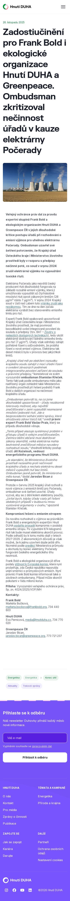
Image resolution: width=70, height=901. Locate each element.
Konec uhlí (50, 677)
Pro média (10, 810)
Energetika (14, 677)
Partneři (43, 842)
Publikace (9, 823)
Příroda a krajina (49, 803)
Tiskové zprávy (31, 686)
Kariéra (8, 849)
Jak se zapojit (12, 842)
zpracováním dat (42, 746)
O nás (7, 796)
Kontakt (8, 803)
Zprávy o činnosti (15, 816)
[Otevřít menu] (63, 7)
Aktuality (12, 686)
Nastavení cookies (50, 860)
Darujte (8, 855)
